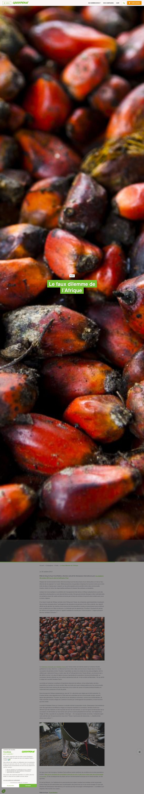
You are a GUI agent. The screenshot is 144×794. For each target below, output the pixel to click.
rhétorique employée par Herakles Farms (53, 667)
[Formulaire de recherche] (124, 3)
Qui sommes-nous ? (94, 3)
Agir (117, 3)
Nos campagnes (108, 3)
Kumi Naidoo (53, 792)
